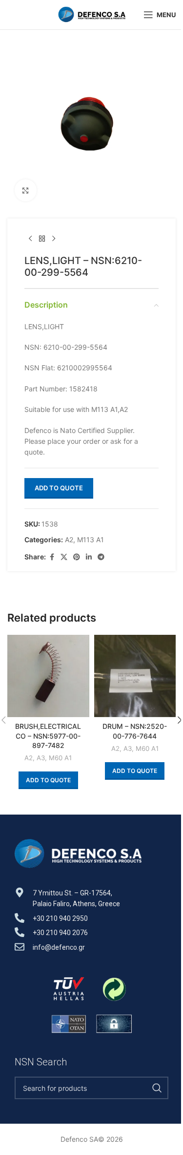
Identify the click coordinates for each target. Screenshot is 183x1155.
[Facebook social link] (52, 557)
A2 (69, 539)
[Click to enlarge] (26, 190)
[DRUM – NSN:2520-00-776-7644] (135, 676)
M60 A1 (60, 758)
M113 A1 (90, 539)
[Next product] (54, 239)
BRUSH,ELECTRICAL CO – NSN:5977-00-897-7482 (48, 735)
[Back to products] (42, 239)
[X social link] (64, 557)
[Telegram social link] (101, 557)
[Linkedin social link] (89, 557)
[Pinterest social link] (76, 557)
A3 (41, 758)
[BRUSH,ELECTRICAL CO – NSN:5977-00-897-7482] (48, 676)
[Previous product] (30, 239)
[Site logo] (92, 14)
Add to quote (59, 488)
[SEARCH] (157, 1088)
